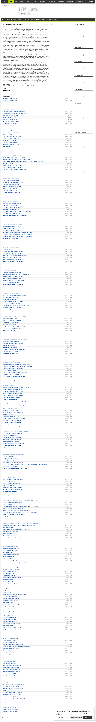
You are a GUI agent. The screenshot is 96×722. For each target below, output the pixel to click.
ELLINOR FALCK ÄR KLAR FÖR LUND (10, 201)
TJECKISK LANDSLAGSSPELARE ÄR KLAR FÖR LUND (14, 111)
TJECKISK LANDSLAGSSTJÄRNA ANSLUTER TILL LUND (14, 113)
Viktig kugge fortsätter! (8, 581)
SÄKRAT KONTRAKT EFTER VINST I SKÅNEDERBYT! (14, 429)
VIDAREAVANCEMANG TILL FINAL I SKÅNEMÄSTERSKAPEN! (16, 427)
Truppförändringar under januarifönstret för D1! (13, 611)
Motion (35, 1)
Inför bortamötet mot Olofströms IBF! (11, 634)
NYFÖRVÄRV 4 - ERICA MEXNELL (10, 703)
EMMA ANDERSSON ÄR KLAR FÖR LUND (11, 213)
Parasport (42, 1)
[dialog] (74, 714)
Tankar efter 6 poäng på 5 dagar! (10, 565)
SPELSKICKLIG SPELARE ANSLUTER (10, 335)
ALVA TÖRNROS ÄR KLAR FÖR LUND (11, 123)
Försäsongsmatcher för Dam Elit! (10, 466)
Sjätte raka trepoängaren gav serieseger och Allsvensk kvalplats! (17, 521)
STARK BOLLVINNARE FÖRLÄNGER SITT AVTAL (13, 261)
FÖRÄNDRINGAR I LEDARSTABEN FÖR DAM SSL (13, 240)
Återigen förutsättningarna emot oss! (11, 604)
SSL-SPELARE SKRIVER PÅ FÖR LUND (11, 282)
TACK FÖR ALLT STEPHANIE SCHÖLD (10, 355)
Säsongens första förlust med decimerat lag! (12, 537)
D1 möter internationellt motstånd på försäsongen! (14, 705)
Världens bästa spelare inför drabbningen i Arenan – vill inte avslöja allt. (18, 128)
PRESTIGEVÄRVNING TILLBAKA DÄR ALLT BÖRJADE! (14, 418)
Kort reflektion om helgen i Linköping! (11, 686)
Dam (11, 1)
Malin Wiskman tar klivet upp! (9, 575)
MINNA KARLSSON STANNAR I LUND (11, 199)
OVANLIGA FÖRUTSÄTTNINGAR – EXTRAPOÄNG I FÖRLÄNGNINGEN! (17, 424)
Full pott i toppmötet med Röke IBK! (10, 531)
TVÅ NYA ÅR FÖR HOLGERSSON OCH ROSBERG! (13, 412)
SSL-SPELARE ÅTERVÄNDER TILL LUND (11, 303)
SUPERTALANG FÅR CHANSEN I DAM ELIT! (12, 397)
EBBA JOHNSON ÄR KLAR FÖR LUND (11, 197)
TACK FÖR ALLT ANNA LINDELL (9, 345)
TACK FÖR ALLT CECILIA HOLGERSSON (11, 268)
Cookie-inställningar (6, 717)
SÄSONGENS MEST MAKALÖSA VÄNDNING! (12, 433)
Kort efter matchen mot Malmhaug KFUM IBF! (12, 692)
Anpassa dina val (60, 717)
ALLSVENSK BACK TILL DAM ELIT (10, 318)
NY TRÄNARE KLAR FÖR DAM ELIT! (10, 473)
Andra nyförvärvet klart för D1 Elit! (10, 583)
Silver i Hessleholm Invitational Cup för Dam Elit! (13, 462)
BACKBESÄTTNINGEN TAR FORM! (10, 491)
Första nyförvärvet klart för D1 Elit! (10, 585)
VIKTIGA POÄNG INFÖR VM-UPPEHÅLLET (11, 297)
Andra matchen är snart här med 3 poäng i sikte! (13, 567)
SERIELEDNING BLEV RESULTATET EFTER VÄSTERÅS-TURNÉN (16, 387)
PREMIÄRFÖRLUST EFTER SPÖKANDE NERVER (13, 389)
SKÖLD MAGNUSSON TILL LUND (10, 100)
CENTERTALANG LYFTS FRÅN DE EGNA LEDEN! (13, 393)
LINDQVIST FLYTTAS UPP (8, 163)
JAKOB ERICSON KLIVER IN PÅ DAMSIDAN (12, 144)
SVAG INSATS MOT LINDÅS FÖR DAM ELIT (12, 362)
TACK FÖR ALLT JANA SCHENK (9, 270)
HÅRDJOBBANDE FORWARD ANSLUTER (11, 293)
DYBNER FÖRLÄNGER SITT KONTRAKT (11, 115)
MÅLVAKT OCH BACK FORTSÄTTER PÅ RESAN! (13, 479)
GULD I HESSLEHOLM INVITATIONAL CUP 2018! (13, 391)
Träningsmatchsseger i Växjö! (9, 573)
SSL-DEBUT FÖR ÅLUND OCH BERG (10, 238)
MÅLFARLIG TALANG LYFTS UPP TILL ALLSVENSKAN (14, 349)
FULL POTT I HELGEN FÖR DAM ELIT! (10, 435)
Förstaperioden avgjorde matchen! (10, 600)
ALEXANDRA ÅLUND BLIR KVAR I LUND (11, 138)
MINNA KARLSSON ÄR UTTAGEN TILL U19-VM (12, 217)
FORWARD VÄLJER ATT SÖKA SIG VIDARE (12, 378)
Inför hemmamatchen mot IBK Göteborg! (11, 650)
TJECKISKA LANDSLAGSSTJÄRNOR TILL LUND (13, 251)
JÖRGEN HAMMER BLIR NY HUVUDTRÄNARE (12, 136)
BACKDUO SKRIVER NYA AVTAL (9, 324)
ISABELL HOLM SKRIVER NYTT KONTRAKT (12, 167)
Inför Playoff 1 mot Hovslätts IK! (9, 516)
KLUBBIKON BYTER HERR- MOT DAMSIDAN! (12, 416)
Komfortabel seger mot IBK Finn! (10, 560)
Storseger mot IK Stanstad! (8, 544)
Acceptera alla (88, 717)
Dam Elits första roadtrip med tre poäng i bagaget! (13, 454)
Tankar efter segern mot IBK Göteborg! (11, 648)
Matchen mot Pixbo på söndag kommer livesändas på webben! (16, 646)
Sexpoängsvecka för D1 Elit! (9, 533)
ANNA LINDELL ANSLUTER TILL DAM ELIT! (12, 498)
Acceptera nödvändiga (76, 717)
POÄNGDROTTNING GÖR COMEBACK (11, 341)
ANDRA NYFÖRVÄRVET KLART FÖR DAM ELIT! (12, 487)
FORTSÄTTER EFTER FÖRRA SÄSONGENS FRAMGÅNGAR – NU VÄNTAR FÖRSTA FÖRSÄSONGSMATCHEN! (26, 464)
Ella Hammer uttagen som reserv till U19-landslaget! (14, 688)
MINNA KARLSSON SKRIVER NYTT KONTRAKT (12, 165)
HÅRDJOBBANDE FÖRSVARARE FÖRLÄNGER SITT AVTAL (15, 286)
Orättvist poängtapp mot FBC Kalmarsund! (12, 627)
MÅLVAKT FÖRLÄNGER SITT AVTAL (10, 289)
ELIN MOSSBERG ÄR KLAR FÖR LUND (11, 178)
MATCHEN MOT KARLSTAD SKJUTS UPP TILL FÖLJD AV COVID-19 (17, 211)
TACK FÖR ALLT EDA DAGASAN (9, 266)
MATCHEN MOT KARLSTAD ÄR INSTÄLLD (11, 230)
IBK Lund (5, 1)
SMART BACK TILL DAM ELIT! (9, 414)
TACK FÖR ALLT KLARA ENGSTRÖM (10, 347)
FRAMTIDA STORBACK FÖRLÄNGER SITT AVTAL (13, 276)
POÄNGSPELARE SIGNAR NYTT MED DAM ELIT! (13, 493)
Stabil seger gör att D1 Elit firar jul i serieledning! (13, 539)
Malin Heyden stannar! (7, 588)
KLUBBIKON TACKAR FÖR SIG (9, 358)
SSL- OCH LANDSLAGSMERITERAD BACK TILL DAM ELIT (15, 295)
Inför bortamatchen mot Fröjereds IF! (10, 621)
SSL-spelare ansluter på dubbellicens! (11, 550)
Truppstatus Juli (6, 700)
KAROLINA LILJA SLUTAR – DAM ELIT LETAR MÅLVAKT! (15, 406)
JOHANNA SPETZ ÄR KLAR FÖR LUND (11, 194)
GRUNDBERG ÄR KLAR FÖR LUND (10, 190)
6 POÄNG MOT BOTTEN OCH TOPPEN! (11, 527)
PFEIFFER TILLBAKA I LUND (8, 125)
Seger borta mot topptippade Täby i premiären (13, 130)
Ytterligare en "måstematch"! (9, 608)
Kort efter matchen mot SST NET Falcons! (11, 696)
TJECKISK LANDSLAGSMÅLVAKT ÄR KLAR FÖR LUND (14, 169)
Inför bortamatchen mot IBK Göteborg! (11, 598)
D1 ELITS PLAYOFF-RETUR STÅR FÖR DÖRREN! (13, 514)
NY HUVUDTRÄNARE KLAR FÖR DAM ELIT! (12, 422)
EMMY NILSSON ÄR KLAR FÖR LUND (10, 142)
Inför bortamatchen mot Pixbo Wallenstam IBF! (13, 644)
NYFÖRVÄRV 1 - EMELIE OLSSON (10, 711)
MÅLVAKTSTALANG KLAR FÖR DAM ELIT (11, 370)
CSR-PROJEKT (61, 1)
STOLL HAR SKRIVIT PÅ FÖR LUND (10, 105)
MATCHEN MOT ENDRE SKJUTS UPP (10, 243)
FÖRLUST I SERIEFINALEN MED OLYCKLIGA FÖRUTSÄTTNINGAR (16, 364)
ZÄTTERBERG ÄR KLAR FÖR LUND (10, 98)
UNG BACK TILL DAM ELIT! (8, 485)
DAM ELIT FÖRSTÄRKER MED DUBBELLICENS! (12, 439)
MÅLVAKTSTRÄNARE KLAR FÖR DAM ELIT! (12, 445)
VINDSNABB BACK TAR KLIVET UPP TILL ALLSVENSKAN (15, 339)
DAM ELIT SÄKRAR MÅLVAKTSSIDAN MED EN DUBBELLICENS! (16, 431)
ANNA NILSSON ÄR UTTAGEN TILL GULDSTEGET (13, 224)
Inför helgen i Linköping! (8, 690)
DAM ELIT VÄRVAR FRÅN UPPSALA (10, 312)
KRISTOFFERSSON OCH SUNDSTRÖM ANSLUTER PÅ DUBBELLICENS (17, 232)
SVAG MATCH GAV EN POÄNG (9, 299)
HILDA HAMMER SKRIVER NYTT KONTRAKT (12, 132)
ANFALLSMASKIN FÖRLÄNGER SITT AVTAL (12, 253)
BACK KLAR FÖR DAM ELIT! (8, 475)
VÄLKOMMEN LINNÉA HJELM (9, 109)
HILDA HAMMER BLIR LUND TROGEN (11, 180)
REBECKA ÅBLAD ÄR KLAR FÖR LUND (11, 184)
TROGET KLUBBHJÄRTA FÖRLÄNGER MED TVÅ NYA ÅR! (15, 401)
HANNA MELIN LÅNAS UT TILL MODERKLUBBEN (13, 291)
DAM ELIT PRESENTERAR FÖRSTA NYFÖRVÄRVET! (13, 420)
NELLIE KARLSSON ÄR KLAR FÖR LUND (11, 220)
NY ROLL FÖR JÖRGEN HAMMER (10, 188)
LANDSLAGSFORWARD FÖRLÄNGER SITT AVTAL (13, 284)
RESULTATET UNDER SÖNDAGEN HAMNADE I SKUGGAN (15, 372)
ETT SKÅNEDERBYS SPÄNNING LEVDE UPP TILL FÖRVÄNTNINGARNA (17, 366)
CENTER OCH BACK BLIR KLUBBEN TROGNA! (12, 483)
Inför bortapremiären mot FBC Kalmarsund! (12, 675)
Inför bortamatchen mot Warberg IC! (10, 654)
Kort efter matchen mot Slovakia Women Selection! (14, 698)
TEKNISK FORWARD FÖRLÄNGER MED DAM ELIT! (13, 395)
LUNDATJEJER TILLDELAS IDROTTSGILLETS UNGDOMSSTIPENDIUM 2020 (18, 234)
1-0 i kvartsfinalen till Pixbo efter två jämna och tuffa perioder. (16, 153)
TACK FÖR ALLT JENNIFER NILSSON (10, 353)
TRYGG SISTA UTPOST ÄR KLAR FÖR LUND (12, 272)
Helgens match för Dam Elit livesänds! (11, 441)
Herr (16, 1)
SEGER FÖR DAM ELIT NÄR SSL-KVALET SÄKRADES (14, 360)
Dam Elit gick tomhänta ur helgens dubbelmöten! (13, 443)
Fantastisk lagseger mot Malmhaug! (10, 546)
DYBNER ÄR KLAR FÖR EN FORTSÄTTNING (12, 148)
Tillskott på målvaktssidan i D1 (9, 613)
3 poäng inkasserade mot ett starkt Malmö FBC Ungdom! (15, 562)
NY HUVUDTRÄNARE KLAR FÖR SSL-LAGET (12, 186)
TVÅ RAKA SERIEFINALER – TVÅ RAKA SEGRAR (13, 301)
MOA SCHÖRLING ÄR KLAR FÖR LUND (11, 228)
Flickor (22, 1)
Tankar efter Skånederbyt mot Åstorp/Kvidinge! (13, 657)
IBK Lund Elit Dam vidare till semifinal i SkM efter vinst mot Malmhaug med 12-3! (20, 636)
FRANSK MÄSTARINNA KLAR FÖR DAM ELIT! (12, 470)
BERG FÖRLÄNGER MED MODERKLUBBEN (12, 203)
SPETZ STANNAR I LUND (8, 146)
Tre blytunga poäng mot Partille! (9, 615)
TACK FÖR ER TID (6, 245)
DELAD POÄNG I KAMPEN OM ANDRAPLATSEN (13, 368)
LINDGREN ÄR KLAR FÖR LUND (9, 117)
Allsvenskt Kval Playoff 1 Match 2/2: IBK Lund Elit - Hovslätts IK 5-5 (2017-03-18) (20, 512)
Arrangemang (51, 1)
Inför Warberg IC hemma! (8, 602)
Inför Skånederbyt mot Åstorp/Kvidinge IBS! (12, 659)
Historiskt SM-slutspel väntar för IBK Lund (12, 155)
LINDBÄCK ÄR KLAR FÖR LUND (9, 102)
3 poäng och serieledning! (12, 24)
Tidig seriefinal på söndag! (8, 552)
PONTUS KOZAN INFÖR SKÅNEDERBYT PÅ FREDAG (14, 157)
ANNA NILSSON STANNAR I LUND (10, 174)
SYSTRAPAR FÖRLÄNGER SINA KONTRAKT (12, 328)
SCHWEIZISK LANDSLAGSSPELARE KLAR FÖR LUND (14, 107)
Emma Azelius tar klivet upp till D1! (10, 642)
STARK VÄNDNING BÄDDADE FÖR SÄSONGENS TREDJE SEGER (16, 383)
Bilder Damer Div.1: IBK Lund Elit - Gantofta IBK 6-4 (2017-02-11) (16, 529)
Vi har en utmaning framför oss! (9, 640)
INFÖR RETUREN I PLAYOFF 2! (9, 504)
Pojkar (28, 1)
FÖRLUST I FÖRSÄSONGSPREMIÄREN (11, 322)
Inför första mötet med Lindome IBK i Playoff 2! (13, 508)
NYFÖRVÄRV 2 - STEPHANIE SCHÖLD (11, 709)
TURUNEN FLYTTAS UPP (8, 134)
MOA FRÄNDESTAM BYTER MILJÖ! (10, 477)
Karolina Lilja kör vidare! (8, 579)
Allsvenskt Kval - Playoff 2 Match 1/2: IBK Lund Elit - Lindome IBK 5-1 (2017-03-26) (20, 506)
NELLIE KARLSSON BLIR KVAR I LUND (11, 171)
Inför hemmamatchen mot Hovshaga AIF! (11, 671)
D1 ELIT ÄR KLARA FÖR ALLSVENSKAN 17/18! (12, 502)
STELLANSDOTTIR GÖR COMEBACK (10, 121)
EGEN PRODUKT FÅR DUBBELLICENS (10, 309)
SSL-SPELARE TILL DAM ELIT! (9, 481)
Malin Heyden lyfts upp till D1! (9, 631)
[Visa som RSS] (51, 24)
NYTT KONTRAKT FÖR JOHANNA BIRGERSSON (13, 182)
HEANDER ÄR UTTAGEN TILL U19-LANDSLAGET (13, 207)
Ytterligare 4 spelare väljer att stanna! (10, 590)
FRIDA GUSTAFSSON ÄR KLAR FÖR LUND (12, 222)
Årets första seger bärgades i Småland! (11, 623)
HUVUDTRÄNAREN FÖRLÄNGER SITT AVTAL (12, 351)
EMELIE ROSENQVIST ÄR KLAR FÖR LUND (12, 226)
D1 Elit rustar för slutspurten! (9, 535)
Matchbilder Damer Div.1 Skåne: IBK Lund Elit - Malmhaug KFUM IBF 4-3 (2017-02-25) (21, 523)
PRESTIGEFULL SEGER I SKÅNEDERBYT (11, 381)
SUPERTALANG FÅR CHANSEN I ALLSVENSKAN (13, 343)
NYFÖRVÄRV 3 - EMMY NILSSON (9, 707)
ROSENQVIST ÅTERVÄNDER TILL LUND (11, 247)
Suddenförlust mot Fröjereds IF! (9, 619)
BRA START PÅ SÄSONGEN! (8, 456)
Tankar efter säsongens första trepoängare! (12, 665)
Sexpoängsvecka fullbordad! (9, 558)
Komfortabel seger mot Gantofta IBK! (11, 554)
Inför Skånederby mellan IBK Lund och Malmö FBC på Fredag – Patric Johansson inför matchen (23, 161)
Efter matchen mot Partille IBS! (9, 661)
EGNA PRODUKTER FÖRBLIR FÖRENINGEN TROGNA (14, 326)
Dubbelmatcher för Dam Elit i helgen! (10, 447)
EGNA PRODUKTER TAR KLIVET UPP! (10, 410)
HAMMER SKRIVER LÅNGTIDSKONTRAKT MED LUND (14, 280)
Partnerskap (70, 1)
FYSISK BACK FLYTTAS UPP (8, 249)
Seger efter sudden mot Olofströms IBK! (11, 677)
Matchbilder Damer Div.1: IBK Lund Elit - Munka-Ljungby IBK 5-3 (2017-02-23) (19, 525)
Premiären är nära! (6, 680)
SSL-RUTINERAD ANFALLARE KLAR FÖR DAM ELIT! (14, 450)
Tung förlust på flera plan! (8, 606)
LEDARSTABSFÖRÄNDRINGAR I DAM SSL (12, 209)
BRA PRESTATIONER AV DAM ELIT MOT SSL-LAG (13, 314)
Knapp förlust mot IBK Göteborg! (10, 596)
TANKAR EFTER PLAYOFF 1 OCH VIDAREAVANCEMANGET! (15, 510)
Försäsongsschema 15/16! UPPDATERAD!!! (12, 694)
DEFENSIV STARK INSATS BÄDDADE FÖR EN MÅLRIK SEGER (16, 305)
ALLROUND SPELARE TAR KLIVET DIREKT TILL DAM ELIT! (15, 468)
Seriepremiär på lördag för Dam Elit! (10, 458)
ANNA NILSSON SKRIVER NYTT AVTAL (11, 119)
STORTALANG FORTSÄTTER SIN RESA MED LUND (13, 259)
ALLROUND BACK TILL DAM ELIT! (10, 408)
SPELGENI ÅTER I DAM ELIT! (8, 404)
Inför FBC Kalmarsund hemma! (9, 629)
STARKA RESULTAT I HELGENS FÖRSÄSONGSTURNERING (15, 215)
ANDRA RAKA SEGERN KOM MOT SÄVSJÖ (12, 307)
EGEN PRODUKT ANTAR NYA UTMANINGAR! (12, 437)
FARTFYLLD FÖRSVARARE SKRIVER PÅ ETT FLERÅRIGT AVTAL (16, 274)
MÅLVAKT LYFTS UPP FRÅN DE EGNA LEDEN (12, 192)
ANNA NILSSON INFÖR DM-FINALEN (10, 151)
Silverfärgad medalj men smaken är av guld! (12, 577)
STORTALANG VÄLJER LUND (9, 330)
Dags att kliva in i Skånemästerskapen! (11, 638)
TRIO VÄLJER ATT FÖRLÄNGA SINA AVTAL (12, 320)
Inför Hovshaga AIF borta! (8, 625)
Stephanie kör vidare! (7, 592)
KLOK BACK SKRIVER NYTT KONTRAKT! (11, 399)
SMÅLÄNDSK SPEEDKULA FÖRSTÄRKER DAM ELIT (14, 374)
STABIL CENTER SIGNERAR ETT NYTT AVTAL (12, 257)
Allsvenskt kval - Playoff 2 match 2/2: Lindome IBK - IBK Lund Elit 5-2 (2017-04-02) (20, 500)
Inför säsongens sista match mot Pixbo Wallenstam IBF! (15, 594)
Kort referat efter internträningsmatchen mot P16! (13, 684)
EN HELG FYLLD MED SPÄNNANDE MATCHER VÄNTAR (14, 255)
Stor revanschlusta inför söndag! (10, 617)
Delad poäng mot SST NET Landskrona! (11, 548)
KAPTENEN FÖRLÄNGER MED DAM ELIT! (11, 496)
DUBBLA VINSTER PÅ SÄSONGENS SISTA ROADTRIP (14, 376)
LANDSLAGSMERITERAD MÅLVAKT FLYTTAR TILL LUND (15, 316)
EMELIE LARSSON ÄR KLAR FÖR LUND (11, 176)
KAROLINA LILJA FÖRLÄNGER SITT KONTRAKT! (13, 489)
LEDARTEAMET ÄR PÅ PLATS (9, 332)
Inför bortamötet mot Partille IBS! (10, 663)
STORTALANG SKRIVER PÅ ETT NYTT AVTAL (12, 278)
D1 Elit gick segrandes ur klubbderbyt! (11, 542)
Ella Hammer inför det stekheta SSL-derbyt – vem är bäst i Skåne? (17, 159)
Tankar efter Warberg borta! (8, 652)
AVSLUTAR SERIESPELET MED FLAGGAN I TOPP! (13, 519)
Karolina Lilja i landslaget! (8, 682)
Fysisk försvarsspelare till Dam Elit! (10, 452)
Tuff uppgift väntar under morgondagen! (11, 569)
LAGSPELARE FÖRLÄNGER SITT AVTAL (11, 263)
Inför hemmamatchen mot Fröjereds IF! (11, 667)
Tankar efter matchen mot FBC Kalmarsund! (12, 673)
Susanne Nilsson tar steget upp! (9, 571)
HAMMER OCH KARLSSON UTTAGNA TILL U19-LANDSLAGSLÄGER (17, 236)
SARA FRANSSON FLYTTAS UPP (9, 140)
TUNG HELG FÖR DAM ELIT (8, 385)
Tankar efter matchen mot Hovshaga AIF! (11, 669)
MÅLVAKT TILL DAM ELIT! (8, 460)
